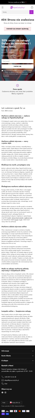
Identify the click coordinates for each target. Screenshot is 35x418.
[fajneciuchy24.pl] (18, 7)
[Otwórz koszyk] (32, 7)
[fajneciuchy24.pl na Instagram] (5, 392)
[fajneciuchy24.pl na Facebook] (2, 392)
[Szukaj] (31, 12)
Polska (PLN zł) (16, 403)
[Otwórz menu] (2, 7)
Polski (3, 403)
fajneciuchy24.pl (19, 406)
